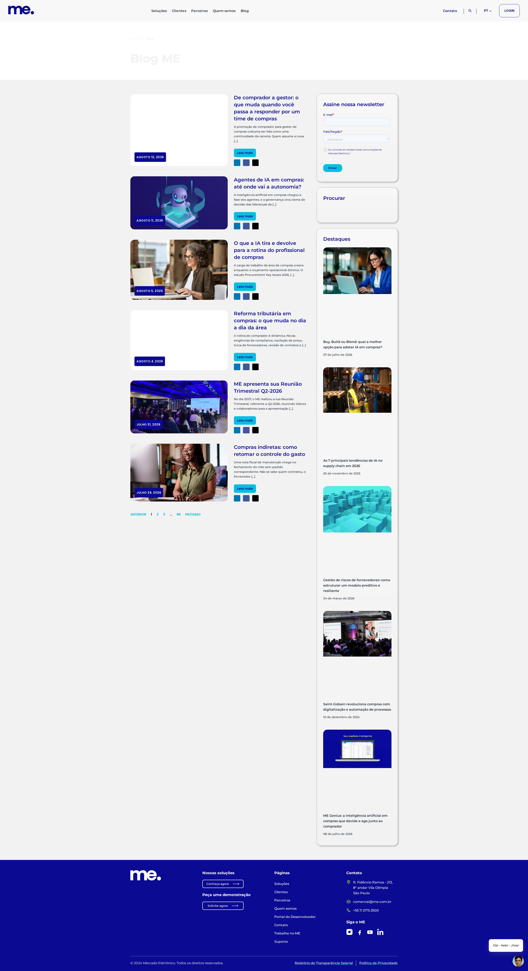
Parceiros (199, 11)
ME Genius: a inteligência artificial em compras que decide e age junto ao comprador (355, 821)
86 (179, 514)
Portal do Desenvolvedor (295, 917)
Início (134, 38)
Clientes (179, 11)
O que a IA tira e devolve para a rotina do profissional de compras (269, 250)
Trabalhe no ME (287, 933)
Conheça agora (217, 884)
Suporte (281, 942)
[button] (237, 162)
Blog (245, 11)
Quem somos (224, 11)
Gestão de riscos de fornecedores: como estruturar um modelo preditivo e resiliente (356, 585)
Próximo (193, 514)
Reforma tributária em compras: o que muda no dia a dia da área (270, 321)
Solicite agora (218, 906)
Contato (450, 11)
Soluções (159, 11)
